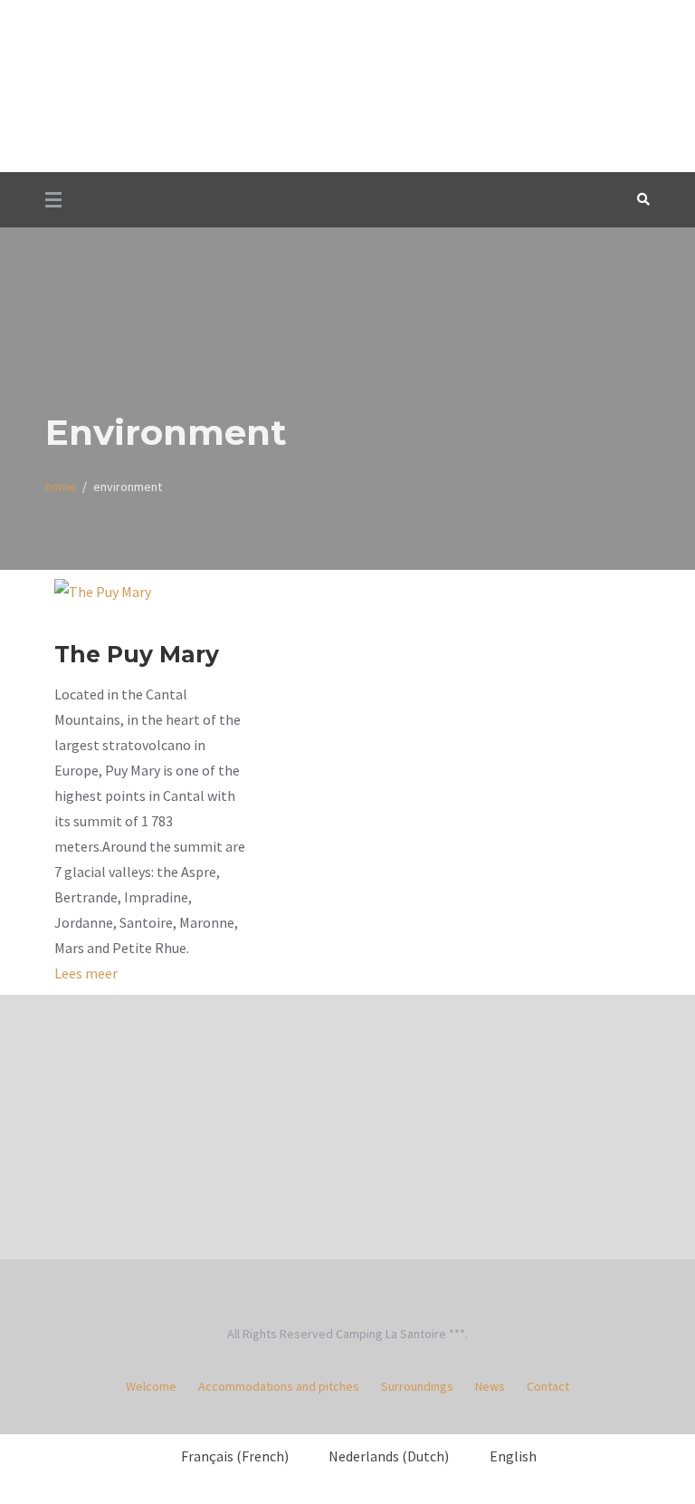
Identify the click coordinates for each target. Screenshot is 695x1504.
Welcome (151, 1386)
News (490, 1386)
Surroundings (417, 1386)
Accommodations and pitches (278, 1386)
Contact (548, 1386)
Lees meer (86, 973)
